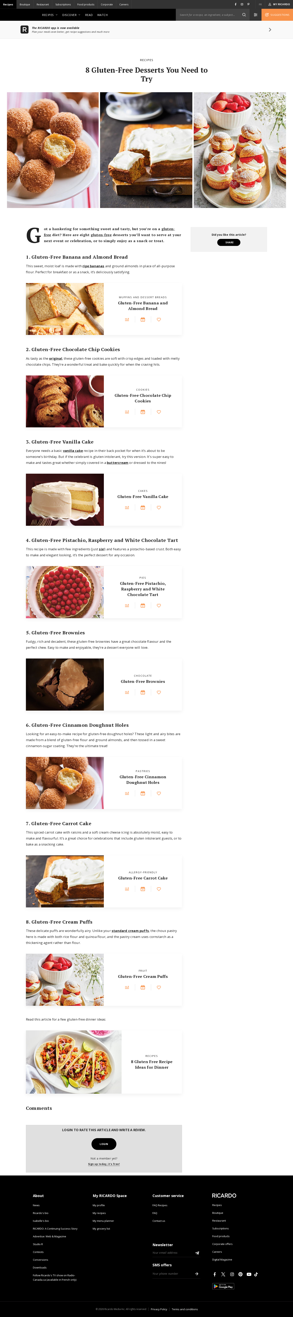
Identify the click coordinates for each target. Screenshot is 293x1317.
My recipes (99, 1213)
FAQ (154, 1213)
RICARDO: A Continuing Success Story (55, 1228)
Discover (69, 15)
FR (260, 4)
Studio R (38, 1244)
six (101, 549)
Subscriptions (63, 4)
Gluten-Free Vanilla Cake (142, 496)
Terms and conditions (185, 1309)
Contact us (158, 1221)
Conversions (40, 1260)
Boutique (25, 4)
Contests (38, 1252)
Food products (85, 4)
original (55, 358)
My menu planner (103, 1221)
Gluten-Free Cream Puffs (143, 976)
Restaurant (43, 4)
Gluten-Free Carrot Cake (143, 878)
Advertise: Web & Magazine (49, 1236)
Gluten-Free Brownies (143, 681)
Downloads (40, 1267)
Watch (102, 15)
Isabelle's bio (41, 1221)
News (36, 1205)
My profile (99, 1205)
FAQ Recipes (159, 1205)
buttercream (117, 462)
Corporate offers (222, 1244)
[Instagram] (233, 1274)
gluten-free (101, 234)
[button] (244, 14)
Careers (123, 4)
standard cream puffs (130, 930)
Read (89, 15)
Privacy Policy (159, 1309)
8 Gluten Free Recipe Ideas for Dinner (151, 1064)
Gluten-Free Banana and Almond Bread (143, 305)
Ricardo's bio (40, 1213)
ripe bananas (93, 266)
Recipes (8, 4)
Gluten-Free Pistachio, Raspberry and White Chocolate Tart (143, 589)
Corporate (107, 4)
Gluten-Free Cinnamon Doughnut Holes (143, 779)
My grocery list (101, 1228)
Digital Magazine (222, 1259)
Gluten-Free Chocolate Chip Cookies (143, 398)
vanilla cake (73, 450)
